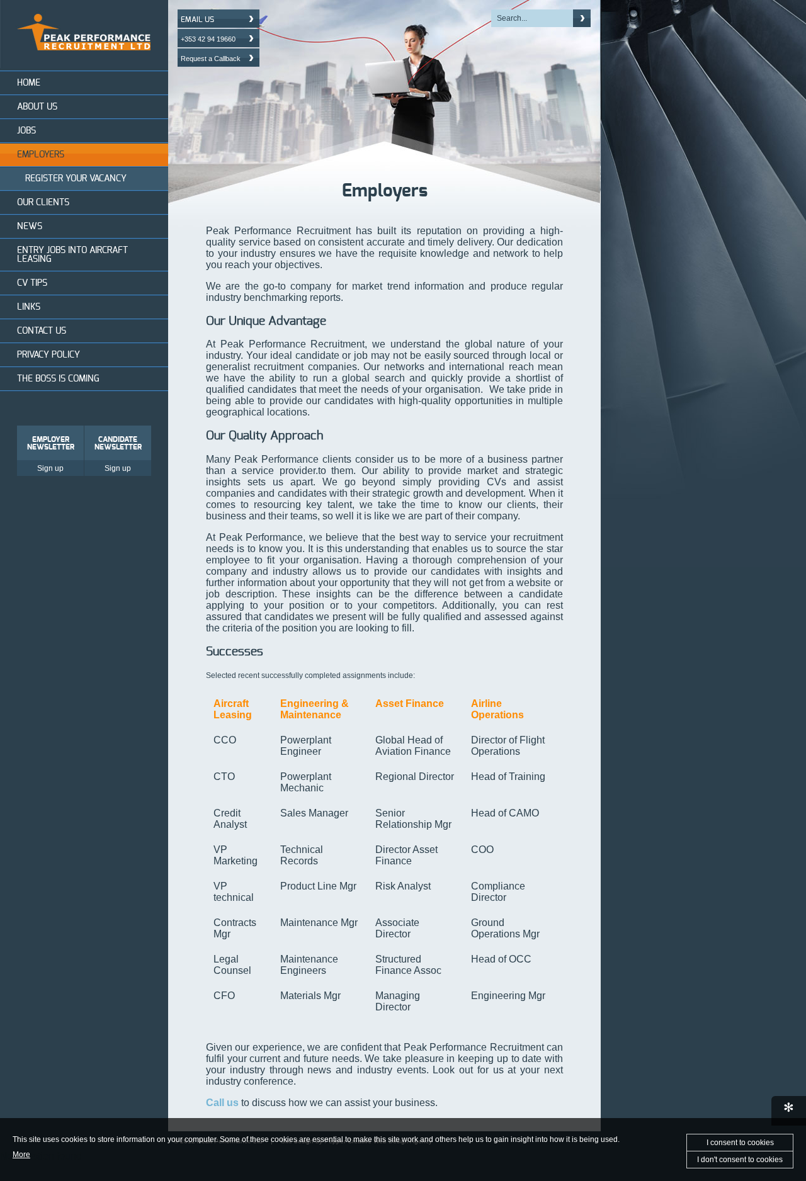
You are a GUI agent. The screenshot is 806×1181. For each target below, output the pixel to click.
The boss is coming (58, 379)
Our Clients (43, 202)
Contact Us (41, 331)
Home (28, 83)
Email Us (197, 19)
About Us (37, 107)
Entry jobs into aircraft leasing (72, 255)
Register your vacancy (76, 178)
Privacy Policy (48, 355)
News (29, 226)
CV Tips (32, 283)
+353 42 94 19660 (208, 39)
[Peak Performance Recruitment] (84, 64)
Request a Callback (211, 58)
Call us (222, 1102)
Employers (40, 154)
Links (28, 307)
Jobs (26, 131)
